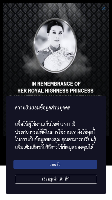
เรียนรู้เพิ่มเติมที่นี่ (56, 179)
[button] (104, 8)
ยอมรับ (55, 164)
